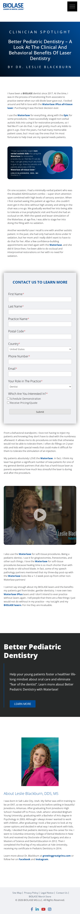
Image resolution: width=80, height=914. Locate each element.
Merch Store (40, 896)
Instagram (42, 859)
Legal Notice (47, 893)
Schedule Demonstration (25, 398)
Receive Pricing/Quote (23, 403)
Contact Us (62, 893)
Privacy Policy (31, 893)
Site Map (17, 893)
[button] (72, 6)
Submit (40, 412)
